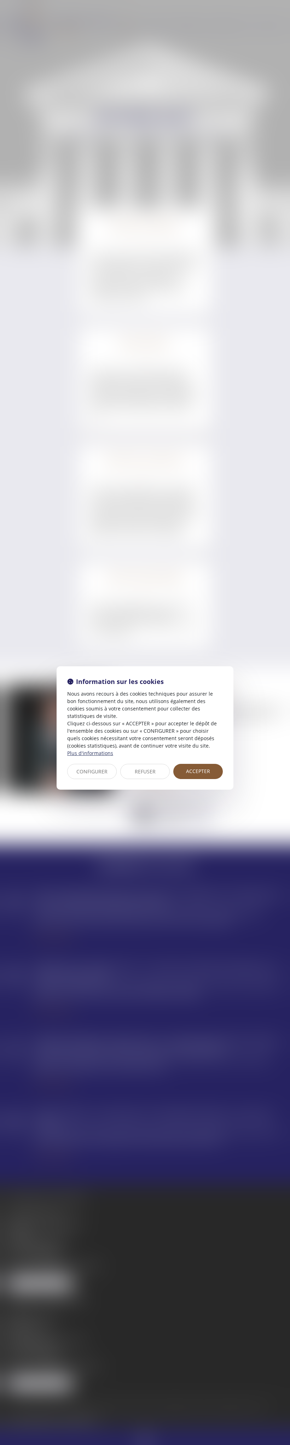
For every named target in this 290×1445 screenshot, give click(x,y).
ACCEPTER (198, 771)
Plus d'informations (90, 753)
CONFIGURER (92, 771)
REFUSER (145, 771)
